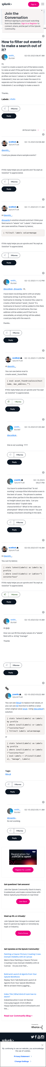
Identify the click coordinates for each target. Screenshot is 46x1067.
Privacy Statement (21, 1056)
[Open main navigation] (42, 4)
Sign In (33, 4)
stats (12, 99)
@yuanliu (6, 220)
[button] (43, 36)
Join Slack (23, 901)
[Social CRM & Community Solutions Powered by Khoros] (37, 1026)
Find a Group (23, 933)
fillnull (18, 702)
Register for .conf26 (23, 870)
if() (17, 706)
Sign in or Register (29, 23)
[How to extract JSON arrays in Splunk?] (43, 130)
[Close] (42, 1045)
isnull (25, 709)
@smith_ (6, 150)
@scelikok (8, 289)
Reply (9, 116)
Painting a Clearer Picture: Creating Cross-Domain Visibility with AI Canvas (22, 955)
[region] (23, 1054)
